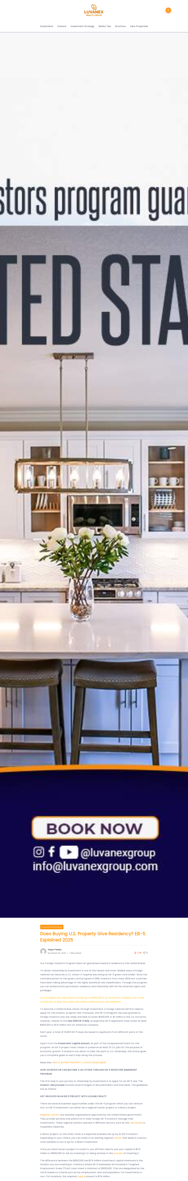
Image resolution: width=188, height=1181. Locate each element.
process (118, 1153)
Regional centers (50, 1114)
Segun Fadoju (55, 949)
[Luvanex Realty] (94, 10)
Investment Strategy (52, 927)
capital (81, 1176)
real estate (136, 1122)
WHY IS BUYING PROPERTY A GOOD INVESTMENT (80, 1062)
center (118, 1138)
